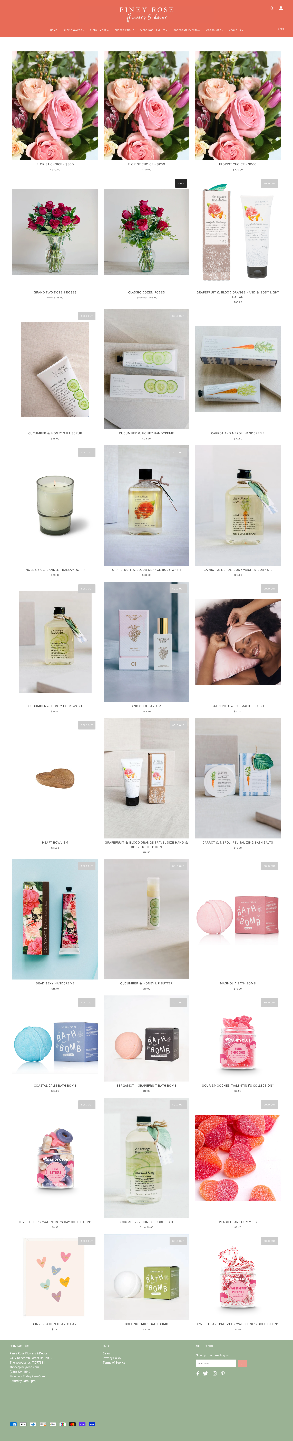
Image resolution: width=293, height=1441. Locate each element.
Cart (281, 28)
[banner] (146, 14)
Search (107, 1353)
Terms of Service (114, 1362)
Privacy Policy (112, 1358)
